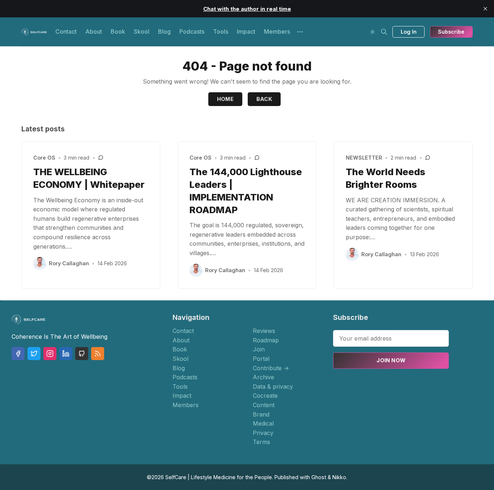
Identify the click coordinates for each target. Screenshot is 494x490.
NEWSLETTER (364, 158)
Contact (66, 31)
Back (264, 99)
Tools (220, 31)
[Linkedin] (65, 353)
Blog (164, 31)
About (93, 31)
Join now (390, 360)
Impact (246, 31)
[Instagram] (49, 353)
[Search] (384, 32)
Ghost (318, 477)
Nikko (339, 477)
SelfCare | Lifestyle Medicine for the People (218, 477)
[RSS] (97, 353)
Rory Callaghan (69, 263)
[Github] (81, 353)
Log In (409, 32)
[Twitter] (34, 353)
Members (277, 31)
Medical (263, 423)
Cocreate (265, 395)
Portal (261, 358)
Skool (141, 31)
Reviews (264, 330)
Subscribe (451, 32)
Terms (261, 441)
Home (225, 99)
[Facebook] (18, 353)
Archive (263, 377)
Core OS (44, 158)
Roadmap (266, 340)
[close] (485, 8)
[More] (300, 32)
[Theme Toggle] (372, 32)
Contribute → (271, 368)
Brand (261, 414)
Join (259, 349)
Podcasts (191, 31)
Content (263, 405)
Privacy (263, 432)
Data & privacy (273, 386)
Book (118, 31)
